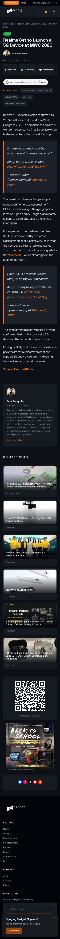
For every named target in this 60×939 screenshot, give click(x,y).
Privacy (6, 885)
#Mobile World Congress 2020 (37, 90)
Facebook (10, 69)
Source (7, 369)
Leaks (6, 851)
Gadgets (7, 833)
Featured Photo (24, 369)
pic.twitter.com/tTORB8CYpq (27, 297)
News (13, 23)
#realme (27, 97)
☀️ (45, 11)
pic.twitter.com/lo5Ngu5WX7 (27, 166)
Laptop (6, 861)
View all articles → (16, 440)
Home (6, 23)
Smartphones (10, 838)
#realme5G (32, 292)
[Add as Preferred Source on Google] (25, 82)
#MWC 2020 (11, 97)
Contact (7, 880)
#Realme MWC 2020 (15, 103)
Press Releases (11, 842)
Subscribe (13, 930)
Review (6, 847)
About (6, 876)
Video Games (9, 856)
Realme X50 (15, 255)
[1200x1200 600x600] (30, 769)
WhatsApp (27, 69)
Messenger (46, 69)
